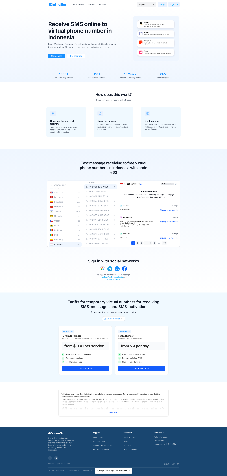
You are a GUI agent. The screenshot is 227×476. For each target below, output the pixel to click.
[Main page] (57, 4)
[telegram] (109, 268)
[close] (129, 470)
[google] (102, 268)
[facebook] (124, 268)
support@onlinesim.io (102, 445)
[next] (169, 243)
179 (164, 243)
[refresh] (176, 184)
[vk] (117, 268)
